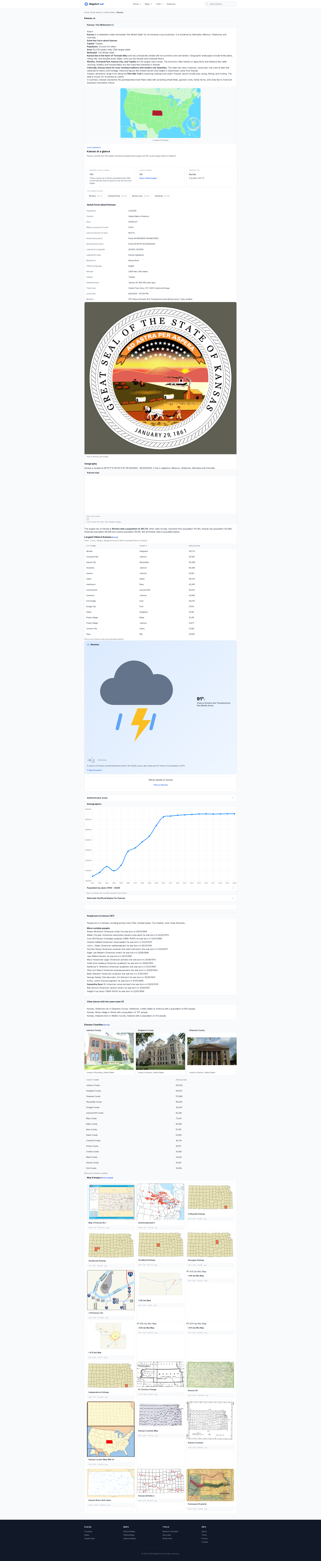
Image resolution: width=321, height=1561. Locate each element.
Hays (88, 634)
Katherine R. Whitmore (97, 966)
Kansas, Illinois (94, 1012)
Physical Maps (129, 1531)
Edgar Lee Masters (96, 952)
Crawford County (93, 1140)
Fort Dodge (91, 601)
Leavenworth (91, 590)
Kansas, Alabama (95, 1016)
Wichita (192, 174)
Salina (88, 579)
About (204, 1531)
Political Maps (129, 1535)
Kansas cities (154, 532)
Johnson (143, 557)
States (86, 1535)
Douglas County (92, 1107)
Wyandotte (144, 562)
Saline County (92, 1135)
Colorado (210, 468)
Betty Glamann (94, 973)
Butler (142, 617)
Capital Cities (89, 1538)
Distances (171, 4)
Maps (147, 4)
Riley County (91, 1118)
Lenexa (119, 532)
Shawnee (88, 532)
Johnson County (93, 1085)
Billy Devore (92, 988)
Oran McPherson (95, 938)
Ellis (141, 634)
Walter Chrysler (94, 935)
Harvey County (92, 1163)
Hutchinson (91, 584)
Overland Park (175, 529)
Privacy (205, 1538)
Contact (205, 1542)
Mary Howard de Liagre (98, 959)
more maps (107, 1178)
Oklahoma (186, 468)
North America (96, 12)
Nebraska (196, 468)
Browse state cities (160, 161)
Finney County (92, 1146)
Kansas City (207, 529)
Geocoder (167, 1535)
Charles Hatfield (94, 942)
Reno (142, 584)
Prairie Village (92, 617)
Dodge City (91, 606)
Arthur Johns (93, 980)
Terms (204, 1535)
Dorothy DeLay (94, 949)
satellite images (115, 522)
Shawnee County (93, 1096)
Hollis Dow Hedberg (96, 963)
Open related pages (148, 178)
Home (86, 12)
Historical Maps (129, 1538)
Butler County (91, 1124)
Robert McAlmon (95, 931)
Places (136, 4)
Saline (142, 579)
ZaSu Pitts (131, 923)
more (114, 537)
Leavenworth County (94, 1113)
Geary (142, 628)
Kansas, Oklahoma (96, 1008)
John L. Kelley (93, 945)
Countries (88, 1531)
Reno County (91, 1129)
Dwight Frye (92, 991)
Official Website (160, 785)
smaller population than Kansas (115, 893)
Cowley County (92, 1151)
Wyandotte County (94, 1102)
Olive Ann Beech (95, 970)
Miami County (91, 1157)
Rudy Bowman (178, 923)
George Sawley (94, 977)
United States (109, 12)
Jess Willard (92, 956)
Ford (141, 601)
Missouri (176, 468)
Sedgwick (144, 551)
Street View (167, 1538)
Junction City (91, 628)
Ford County (91, 1168)
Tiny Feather (158, 923)
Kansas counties (101, 1173)
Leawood (90, 595)
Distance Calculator (170, 1531)
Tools (158, 4)
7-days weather (185, 299)
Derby (89, 612)
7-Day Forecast (94, 770)
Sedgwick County (93, 1091)
